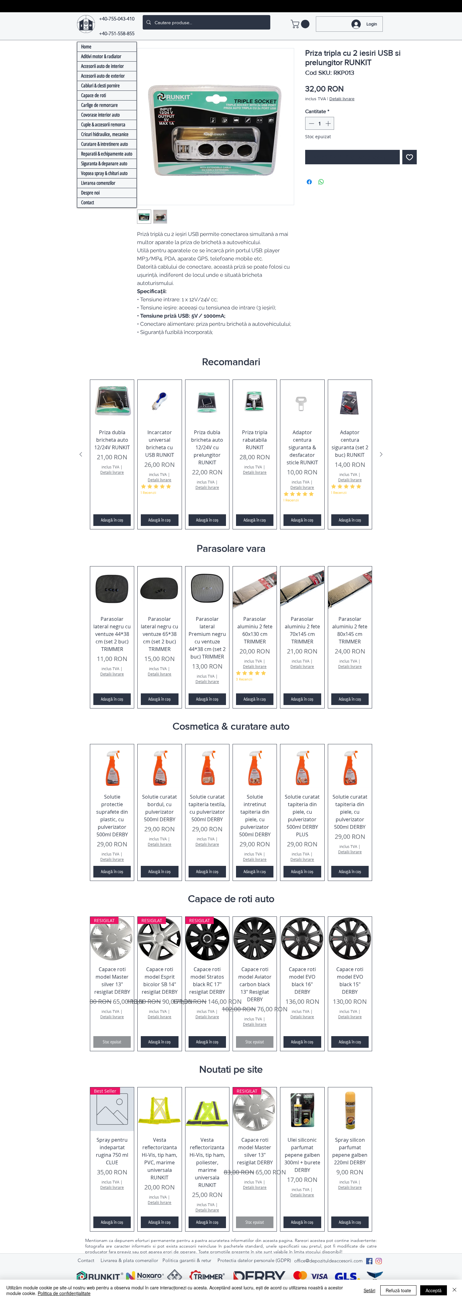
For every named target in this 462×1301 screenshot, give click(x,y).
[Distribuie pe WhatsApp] (321, 182)
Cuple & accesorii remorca (103, 125)
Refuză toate (398, 1290)
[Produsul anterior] (81, 454)
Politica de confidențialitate (64, 1293)
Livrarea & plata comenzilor (129, 1260)
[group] (231, 454)
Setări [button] (369, 1290)
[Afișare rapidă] (112, 402)
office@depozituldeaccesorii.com (328, 1261)
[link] (301, 24)
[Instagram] (379, 1261)
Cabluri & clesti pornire (100, 86)
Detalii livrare (342, 98)
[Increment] (328, 123)
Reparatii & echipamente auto (106, 154)
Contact (87, 202)
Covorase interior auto (100, 115)
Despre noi (90, 193)
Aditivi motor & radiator (101, 56)
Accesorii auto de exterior (103, 76)
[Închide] (454, 1290)
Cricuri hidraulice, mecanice (105, 134)
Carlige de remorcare (99, 105)
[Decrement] (311, 123)
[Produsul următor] (381, 454)
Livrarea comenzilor (98, 183)
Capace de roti (93, 95)
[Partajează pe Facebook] (309, 182)
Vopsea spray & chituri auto (104, 173)
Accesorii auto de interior (102, 66)
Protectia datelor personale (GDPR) (254, 1260)
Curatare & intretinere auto (104, 144)
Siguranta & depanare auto (104, 164)
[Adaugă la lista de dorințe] (409, 157)
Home (86, 47)
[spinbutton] (320, 123)
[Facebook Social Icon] (369, 1261)
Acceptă (434, 1290)
